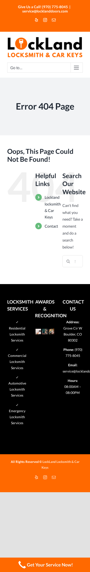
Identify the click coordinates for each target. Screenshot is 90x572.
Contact (51, 226)
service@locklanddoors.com (45, 11)
